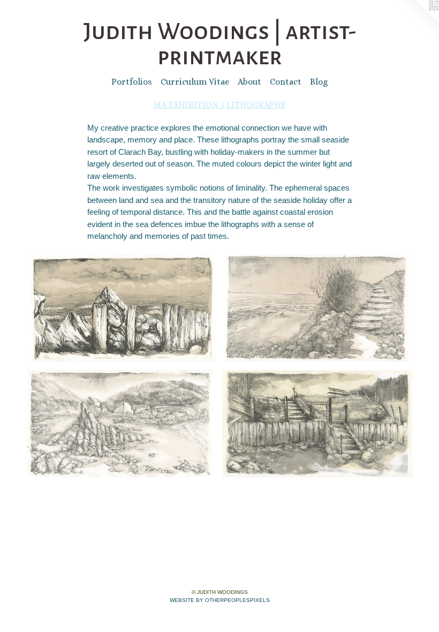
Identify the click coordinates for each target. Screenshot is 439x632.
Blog (319, 82)
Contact (285, 82)
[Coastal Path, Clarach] (316, 308)
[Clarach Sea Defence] (123, 308)
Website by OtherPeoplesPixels (220, 600)
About (249, 82)
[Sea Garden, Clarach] (317, 423)
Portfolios (131, 82)
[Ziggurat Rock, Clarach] (120, 423)
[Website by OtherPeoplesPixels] (417, 21)
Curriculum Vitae (195, 82)
